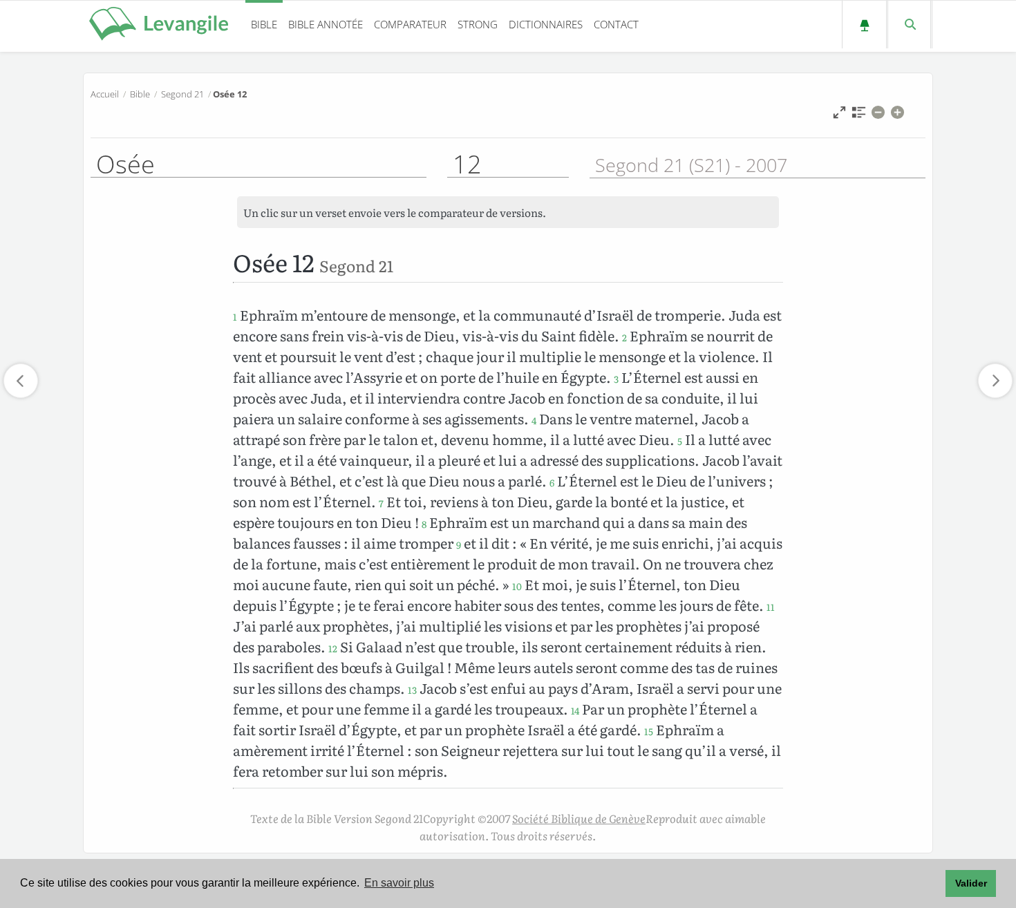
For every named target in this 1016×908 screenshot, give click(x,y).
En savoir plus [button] (399, 883)
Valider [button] (971, 883)
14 (575, 710)
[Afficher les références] (859, 115)
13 (412, 690)
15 (648, 731)
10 (517, 586)
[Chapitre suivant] (995, 380)
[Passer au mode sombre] (864, 24)
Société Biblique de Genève (579, 818)
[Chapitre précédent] (20, 380)
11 (770, 607)
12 (332, 648)
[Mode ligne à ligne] (839, 115)
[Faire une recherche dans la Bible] (909, 24)
